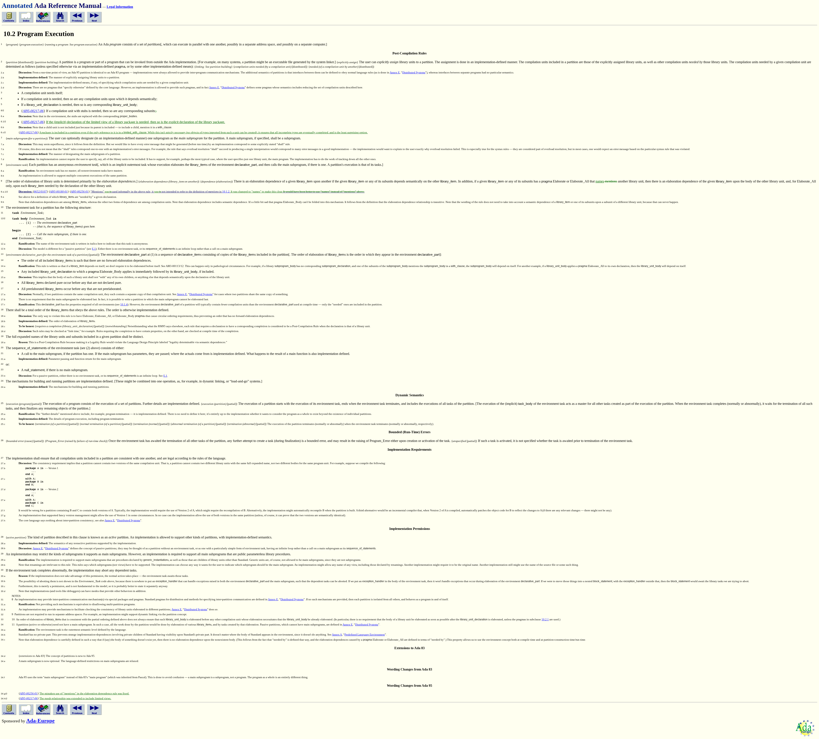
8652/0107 (40, 191)
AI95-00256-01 (80, 191)
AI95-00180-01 (59, 191)
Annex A (337, 634)
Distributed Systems (413, 72)
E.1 (94, 248)
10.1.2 (225, 191)
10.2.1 (545, 619)
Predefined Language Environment (364, 634)
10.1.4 (124, 304)
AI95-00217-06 (33, 111)
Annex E (395, 72)
